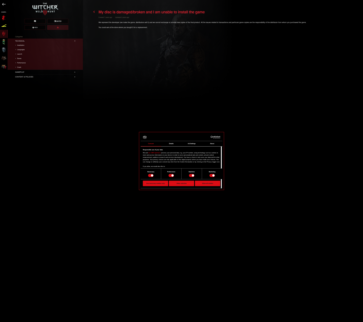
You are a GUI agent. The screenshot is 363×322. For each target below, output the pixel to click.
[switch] (171, 175)
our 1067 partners (154, 153)
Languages (21, 49)
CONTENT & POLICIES (24, 76)
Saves (19, 58)
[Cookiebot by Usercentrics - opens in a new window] (212, 137)
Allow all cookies (207, 183)
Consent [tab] (151, 143)
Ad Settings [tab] (192, 143)
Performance (21, 63)
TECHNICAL (20, 41)
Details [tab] (171, 143)
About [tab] (212, 143)
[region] (41, 161)
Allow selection (181, 183)
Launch (19, 54)
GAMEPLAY (19, 72)
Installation (20, 45)
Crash (19, 67)
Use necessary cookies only (155, 183)
